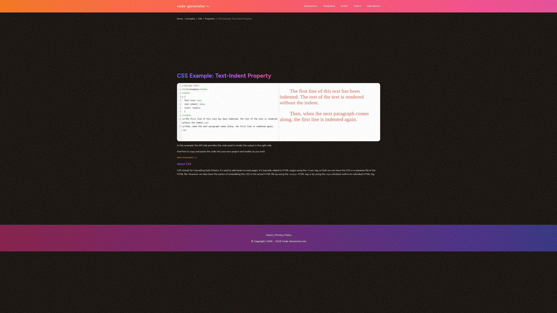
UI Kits (344, 5)
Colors (357, 5)
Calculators (373, 5)
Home (180, 18)
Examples (190, 18)
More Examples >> (187, 157)
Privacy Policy (283, 234)
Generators (310, 5)
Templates (329, 5)
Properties (210, 18)
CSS (200, 18)
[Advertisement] (278, 46)
